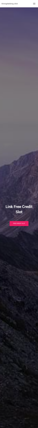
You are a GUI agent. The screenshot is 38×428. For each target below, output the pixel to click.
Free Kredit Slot (19, 223)
